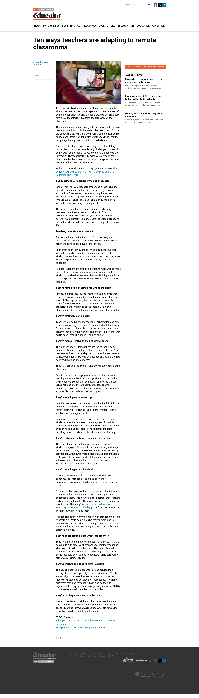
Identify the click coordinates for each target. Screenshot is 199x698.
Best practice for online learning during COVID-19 (82, 627)
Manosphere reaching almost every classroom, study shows (143, 81)
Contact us (92, 656)
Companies (74, 653)
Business (54, 25)
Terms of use (145, 653)
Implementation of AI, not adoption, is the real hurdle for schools (143, 98)
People (84, 653)
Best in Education (122, 25)
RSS (110, 656)
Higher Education (46, 9)
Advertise (158, 25)
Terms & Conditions (77, 656)
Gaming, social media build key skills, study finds (144, 115)
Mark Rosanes (42, 62)
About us (93, 653)
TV (44, 25)
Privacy (102, 653)
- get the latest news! (144, 67)
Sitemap (102, 656)
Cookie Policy (112, 653)
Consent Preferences (129, 653)
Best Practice (71, 25)
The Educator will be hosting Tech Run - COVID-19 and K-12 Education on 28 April (86, 171)
